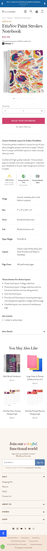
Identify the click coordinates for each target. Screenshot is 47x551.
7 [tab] (28, 98)
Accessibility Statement (36, 544)
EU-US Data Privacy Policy (18, 541)
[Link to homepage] (8, 11)
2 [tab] (16, 98)
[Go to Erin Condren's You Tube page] (21, 529)
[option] (23, 71)
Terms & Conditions (29, 467)
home (3, 18)
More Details (7, 331)
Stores (5, 512)
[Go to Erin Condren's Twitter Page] (25, 529)
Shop (4, 519)
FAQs (4, 491)
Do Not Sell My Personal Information (17, 544)
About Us (6, 504)
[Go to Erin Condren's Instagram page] (17, 529)
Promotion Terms (33, 541)
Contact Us (6, 496)
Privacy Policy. (38, 467)
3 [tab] (18, 98)
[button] (2, 3)
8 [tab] (30, 98)
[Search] (31, 11)
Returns (5, 486)
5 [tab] (23, 98)
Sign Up (40, 462)
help (4, 477)
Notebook (9, 18)
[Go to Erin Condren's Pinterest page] (29, 529)
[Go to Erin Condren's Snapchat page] (33, 529)
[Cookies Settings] (2, 546)
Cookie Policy (35, 538)
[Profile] (25, 11)
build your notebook (23, 121)
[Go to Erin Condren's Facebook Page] (13, 529)
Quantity (5, 106)
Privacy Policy (25, 538)
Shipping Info (7, 482)
